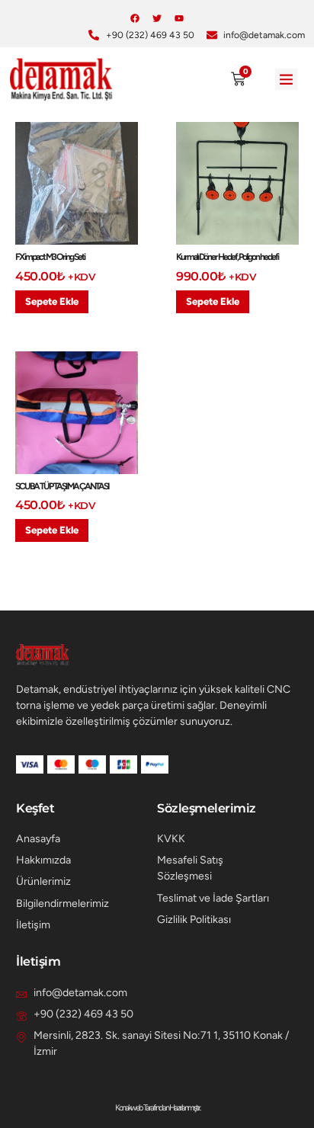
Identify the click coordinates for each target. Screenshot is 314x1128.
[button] (286, 80)
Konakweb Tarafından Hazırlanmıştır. (157, 1107)
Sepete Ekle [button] (51, 301)
